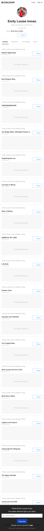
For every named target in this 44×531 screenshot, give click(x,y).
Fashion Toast (7, 290)
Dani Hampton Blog (8, 79)
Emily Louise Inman (8, 49)
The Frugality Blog (8, 343)
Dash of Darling (7, 211)
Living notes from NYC (9, 502)
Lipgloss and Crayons (9, 422)
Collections (14, 42)
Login (31, 525)
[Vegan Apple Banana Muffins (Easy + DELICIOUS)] (22, 486)
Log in (34, 2)
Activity (5, 42)
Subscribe (22, 521)
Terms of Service (31, 528)
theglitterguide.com (8, 158)
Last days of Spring (8, 185)
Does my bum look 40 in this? (12, 370)
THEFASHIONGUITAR (9, 105)
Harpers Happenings (9, 53)
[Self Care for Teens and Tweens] (8, 433)
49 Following (26, 42)
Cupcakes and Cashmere (10, 317)
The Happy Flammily (9, 475)
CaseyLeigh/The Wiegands (11, 449)
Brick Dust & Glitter (17, 31)
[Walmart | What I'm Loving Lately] (22, 142)
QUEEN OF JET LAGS (9, 237)
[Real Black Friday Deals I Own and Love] (8, 142)
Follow (23, 35)
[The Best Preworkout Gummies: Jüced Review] (8, 486)
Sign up (40, 2)
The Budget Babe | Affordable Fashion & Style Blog (19, 132)
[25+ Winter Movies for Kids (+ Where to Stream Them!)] (35, 486)
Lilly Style (5, 264)
